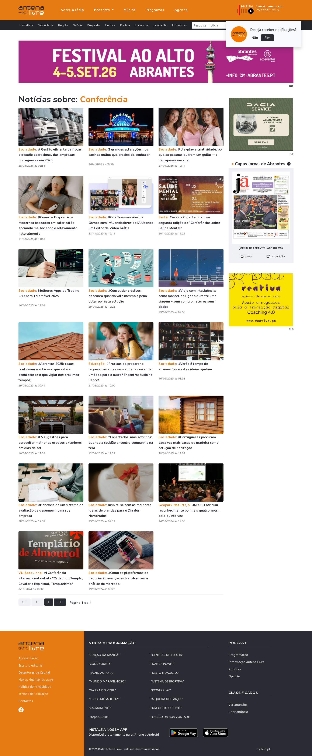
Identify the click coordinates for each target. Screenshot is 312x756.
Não (255, 37)
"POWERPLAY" (161, 690)
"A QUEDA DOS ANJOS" (167, 699)
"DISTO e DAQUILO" (165, 673)
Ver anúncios (238, 705)
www (248, 256)
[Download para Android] (183, 732)
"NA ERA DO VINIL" (102, 690)
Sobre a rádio (72, 10)
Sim (267, 37)
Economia (141, 25)
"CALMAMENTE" (100, 708)
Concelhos (25, 25)
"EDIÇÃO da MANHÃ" (104, 655)
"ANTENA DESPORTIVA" (167, 681)
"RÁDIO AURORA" (101, 673)
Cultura (110, 25)
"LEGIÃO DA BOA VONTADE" (171, 717)
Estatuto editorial (30, 665)
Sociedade (45, 25)
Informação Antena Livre (246, 662)
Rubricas (235, 669)
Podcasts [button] (102, 10)
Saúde (77, 25)
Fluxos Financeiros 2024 (35, 680)
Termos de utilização (33, 694)
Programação (238, 655)
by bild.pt (263, 749)
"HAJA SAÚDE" (99, 717)
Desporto (93, 25)
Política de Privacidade (34, 687)
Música (130, 10)
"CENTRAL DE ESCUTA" (167, 655)
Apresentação (28, 658)
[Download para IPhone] (215, 732)
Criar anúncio (238, 712)
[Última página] (60, 602)
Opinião (234, 676)
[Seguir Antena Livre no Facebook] (21, 711)
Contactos (25, 701)
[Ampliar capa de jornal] (261, 208)
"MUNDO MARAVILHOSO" (107, 681)
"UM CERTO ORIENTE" (166, 708)
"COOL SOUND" (100, 664)
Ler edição (277, 256)
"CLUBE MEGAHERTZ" (104, 699)
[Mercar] (261, 123)
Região (63, 25)
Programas (155, 10)
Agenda (181, 10)
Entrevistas (179, 25)
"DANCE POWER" (163, 664)
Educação (160, 25)
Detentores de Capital (34, 672)
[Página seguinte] (48, 602)
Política (125, 25)
